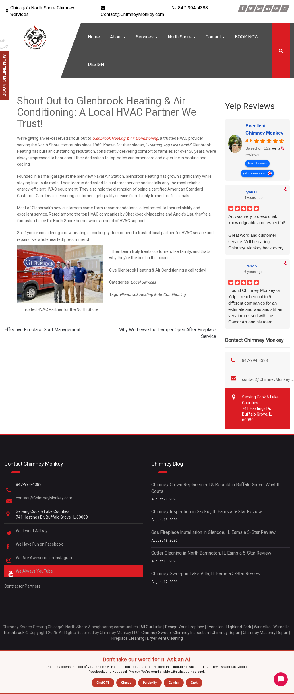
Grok (194, 683)
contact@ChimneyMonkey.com (44, 498)
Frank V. (251, 266)
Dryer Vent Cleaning (165, 638)
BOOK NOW (246, 37)
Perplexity (150, 683)
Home (94, 37)
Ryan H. (251, 192)
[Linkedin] (268, 8)
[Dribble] (276, 8)
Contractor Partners (22, 586)
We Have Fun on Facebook (40, 544)
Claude (126, 683)
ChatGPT (102, 683)
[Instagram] (285, 8)
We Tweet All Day (32, 530)
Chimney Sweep (156, 632)
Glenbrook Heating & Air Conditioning (125, 138)
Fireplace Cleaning (127, 638)
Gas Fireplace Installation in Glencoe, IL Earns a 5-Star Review (213, 532)
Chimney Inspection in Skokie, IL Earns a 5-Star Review (206, 511)
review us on (258, 173)
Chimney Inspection (191, 632)
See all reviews (257, 163)
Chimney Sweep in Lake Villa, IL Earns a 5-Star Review (205, 573)
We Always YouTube (35, 571)
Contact (214, 37)
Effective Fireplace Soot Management (42, 329)
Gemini (174, 683)
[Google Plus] (259, 8)
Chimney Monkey (264, 133)
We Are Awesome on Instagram (45, 557)
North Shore (180, 37)
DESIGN (96, 64)
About (116, 37)
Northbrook (14, 632)
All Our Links (151, 627)
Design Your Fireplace (184, 627)
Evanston (215, 627)
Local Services (143, 282)
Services (145, 37)
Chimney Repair (226, 632)
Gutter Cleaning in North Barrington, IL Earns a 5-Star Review (211, 553)
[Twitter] (251, 8)
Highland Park (238, 627)
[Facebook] (243, 8)
